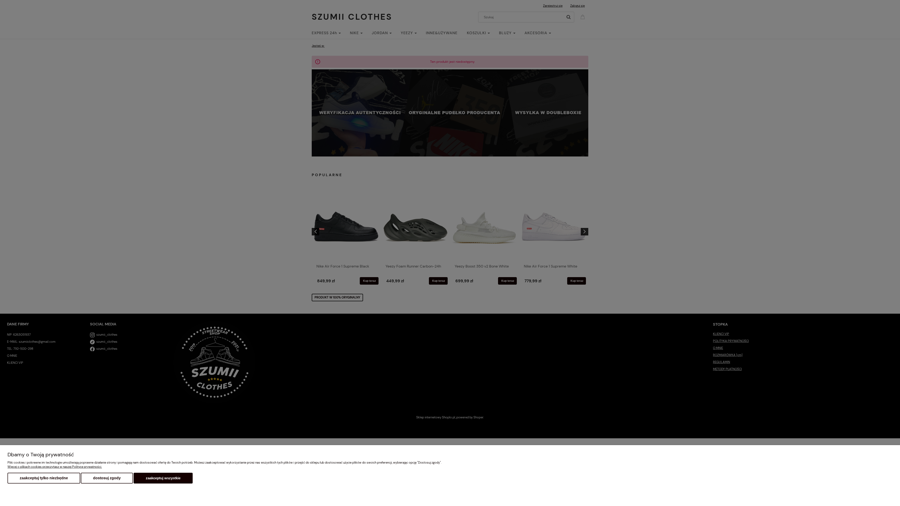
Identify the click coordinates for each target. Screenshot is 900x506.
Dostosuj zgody (107, 478)
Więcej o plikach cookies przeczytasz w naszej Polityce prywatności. (55, 467)
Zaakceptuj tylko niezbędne (44, 478)
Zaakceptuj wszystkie (163, 478)
